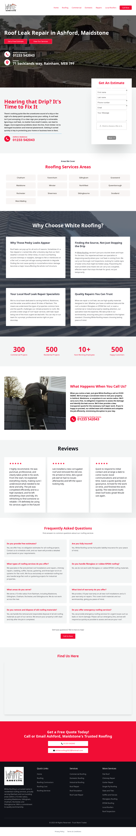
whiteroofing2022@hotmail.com (69, 750)
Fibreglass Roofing (109, 799)
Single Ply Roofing (109, 786)
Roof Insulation (76, 790)
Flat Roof (106, 774)
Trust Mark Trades (79, 822)
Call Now (125, 7)
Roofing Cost (42, 786)
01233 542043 (69, 743)
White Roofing (83, 252)
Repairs (99, 7)
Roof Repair (74, 786)
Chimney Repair (108, 778)
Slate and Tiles (108, 790)
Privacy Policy (59, 831)
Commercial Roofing (78, 774)
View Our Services (40, 41)
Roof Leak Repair (76, 795)
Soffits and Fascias (109, 795)
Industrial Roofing (77, 782)
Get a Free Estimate (15, 41)
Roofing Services (43, 790)
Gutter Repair (107, 782)
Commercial (76, 7)
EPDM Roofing (108, 803)
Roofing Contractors (45, 782)
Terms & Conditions (74, 831)
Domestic (88, 7)
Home (56, 7)
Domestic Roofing (77, 778)
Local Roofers (110, 7)
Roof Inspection (108, 811)
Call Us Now (68, 636)
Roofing (65, 7)
